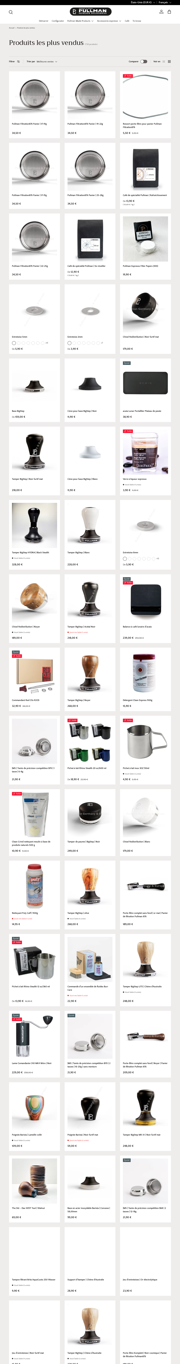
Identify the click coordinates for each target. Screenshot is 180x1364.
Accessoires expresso (107, 21)
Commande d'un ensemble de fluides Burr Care (88, 988)
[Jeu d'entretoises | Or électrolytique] (145, 1252)
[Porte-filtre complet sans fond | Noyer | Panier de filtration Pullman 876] (145, 1036)
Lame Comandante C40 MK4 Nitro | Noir (32, 1063)
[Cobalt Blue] (42, 343)
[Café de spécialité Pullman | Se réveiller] (90, 239)
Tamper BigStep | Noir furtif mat (27, 479)
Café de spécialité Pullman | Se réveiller (86, 266)
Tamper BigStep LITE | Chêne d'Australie (142, 986)
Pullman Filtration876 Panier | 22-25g (30, 266)
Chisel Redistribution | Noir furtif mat (141, 337)
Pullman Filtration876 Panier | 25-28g (86, 195)
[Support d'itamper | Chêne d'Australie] (90, 1252)
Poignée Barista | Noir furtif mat (83, 1135)
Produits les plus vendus (26, 28)
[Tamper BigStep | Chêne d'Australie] (90, 1326)
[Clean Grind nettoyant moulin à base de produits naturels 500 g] (34, 814)
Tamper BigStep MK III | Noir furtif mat (141, 1135)
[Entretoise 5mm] (34, 309)
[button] (169, 12)
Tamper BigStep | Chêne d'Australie (84, 1353)
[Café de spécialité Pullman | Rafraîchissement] (145, 168)
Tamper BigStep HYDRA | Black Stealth (30, 552)
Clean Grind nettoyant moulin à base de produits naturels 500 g (31, 843)
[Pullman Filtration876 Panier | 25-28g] (90, 168)
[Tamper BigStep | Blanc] (90, 525)
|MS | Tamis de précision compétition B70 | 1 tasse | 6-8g (33, 770)
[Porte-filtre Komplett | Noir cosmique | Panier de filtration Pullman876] (145, 1326)
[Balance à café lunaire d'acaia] (145, 599)
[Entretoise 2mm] (90, 309)
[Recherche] (10, 12)
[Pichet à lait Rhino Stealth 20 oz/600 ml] (90, 741)
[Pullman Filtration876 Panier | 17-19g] (34, 96)
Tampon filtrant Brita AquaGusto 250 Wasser (33, 1279)
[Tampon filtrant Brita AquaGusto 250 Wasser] (34, 1252)
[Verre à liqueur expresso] (145, 452)
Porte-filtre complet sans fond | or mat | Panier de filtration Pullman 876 (145, 915)
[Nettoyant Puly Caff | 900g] (34, 886)
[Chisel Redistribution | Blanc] (145, 814)
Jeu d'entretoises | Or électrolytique (140, 1279)
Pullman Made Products (78, 21)
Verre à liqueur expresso (135, 479)
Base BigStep (18, 411)
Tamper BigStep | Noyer (79, 700)
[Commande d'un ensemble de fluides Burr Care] (90, 959)
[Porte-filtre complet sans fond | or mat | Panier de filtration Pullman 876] (145, 886)
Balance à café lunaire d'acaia (137, 626)
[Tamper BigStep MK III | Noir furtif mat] (145, 1107)
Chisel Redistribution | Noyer (26, 626)
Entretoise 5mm (19, 337)
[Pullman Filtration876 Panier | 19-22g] (90, 96)
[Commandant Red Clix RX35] (34, 673)
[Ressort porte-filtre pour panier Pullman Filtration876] (145, 96)
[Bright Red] (98, 343)
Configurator (58, 21)
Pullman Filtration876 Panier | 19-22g (85, 124)
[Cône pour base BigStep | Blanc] (90, 452)
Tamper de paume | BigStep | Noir (84, 841)
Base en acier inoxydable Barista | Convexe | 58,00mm (89, 1210)
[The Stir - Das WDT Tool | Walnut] (34, 1181)
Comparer (134, 61)
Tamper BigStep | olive (78, 913)
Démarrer (43, 21)
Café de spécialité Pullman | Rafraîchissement (145, 195)
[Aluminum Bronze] (18, 343)
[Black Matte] (33, 343)
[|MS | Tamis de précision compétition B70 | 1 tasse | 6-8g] (34, 741)
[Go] (14, 343)
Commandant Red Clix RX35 (25, 700)
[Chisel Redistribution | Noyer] (34, 599)
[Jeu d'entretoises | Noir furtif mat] (34, 1326)
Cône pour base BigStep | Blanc (83, 479)
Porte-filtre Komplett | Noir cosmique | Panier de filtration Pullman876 (145, 1355)
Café (127, 21)
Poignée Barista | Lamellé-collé (27, 1135)
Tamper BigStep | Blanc (79, 552)
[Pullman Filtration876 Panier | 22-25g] (34, 239)
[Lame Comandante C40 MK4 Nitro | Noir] (34, 1036)
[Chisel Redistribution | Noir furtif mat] (145, 309)
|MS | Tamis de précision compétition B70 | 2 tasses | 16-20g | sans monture (89, 1065)
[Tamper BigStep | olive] (90, 886)
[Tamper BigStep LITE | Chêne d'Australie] (145, 959)
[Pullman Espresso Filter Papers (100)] (145, 239)
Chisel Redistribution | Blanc (136, 841)
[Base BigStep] (34, 384)
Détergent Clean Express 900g (137, 700)
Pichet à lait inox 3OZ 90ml (136, 768)
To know (137, 21)
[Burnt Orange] (38, 343)
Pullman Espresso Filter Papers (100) (140, 266)
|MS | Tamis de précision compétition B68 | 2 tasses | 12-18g (144, 1210)
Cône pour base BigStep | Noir (82, 411)
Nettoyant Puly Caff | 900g (25, 913)
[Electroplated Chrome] (23, 343)
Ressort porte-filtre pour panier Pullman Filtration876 (142, 126)
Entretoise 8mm (130, 552)
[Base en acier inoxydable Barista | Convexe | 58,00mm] (90, 1181)
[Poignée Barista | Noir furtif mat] (90, 1107)
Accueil (11, 28)
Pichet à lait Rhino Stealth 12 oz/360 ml (31, 986)
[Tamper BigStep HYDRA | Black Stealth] (34, 525)
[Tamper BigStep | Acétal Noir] (90, 599)
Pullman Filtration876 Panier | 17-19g (29, 124)
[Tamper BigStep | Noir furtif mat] (34, 452)
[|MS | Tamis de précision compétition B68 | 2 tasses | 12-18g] (145, 1181)
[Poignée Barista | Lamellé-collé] (34, 1107)
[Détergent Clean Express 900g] (145, 673)
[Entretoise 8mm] (145, 525)
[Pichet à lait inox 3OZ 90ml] (145, 741)
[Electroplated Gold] (28, 343)
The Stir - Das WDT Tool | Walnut (28, 1208)
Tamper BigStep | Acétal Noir (81, 626)
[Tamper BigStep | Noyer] (90, 673)
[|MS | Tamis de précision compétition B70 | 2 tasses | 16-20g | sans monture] (90, 1036)
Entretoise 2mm (75, 337)
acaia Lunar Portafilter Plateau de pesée (142, 411)
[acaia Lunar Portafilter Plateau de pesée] (145, 384)
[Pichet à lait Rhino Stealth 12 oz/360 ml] (34, 959)
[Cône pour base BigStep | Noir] (90, 384)
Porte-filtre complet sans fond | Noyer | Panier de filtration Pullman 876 (145, 1065)
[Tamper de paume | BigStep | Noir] (90, 814)
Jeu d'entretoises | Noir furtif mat (28, 1353)
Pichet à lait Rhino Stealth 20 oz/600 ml (87, 768)
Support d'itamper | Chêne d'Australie (86, 1279)
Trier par (31, 61)
